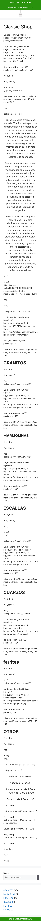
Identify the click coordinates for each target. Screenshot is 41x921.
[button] (21, 15)
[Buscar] (38, 877)
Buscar (6, 873)
